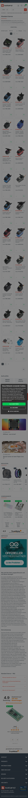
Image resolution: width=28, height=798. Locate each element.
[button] (14, 411)
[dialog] (14, 399)
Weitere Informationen (7, 400)
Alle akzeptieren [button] (14, 404)
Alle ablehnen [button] (14, 407)
